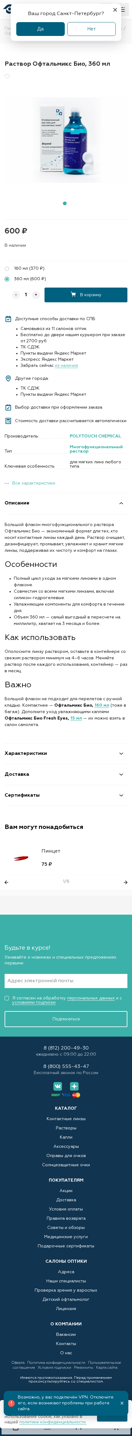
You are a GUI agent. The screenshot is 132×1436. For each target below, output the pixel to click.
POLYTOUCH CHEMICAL (95, 436)
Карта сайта (107, 1368)
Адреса (66, 1272)
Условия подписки (55, 1368)
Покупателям (66, 1180)
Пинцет (50, 851)
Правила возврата (66, 1218)
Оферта (18, 1363)
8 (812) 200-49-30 (66, 1048)
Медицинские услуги (66, 1237)
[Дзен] (74, 1086)
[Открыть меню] (122, 9)
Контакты (66, 1344)
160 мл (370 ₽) (29, 268)
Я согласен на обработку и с (67, 1000)
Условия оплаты (66, 1209)
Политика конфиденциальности (56, 1363)
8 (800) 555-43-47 (66, 1067)
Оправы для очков (66, 1156)
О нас (66, 1353)
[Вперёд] (125, 882)
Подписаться (66, 1019)
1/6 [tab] (66, 881)
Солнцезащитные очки (66, 1165)
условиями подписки (34, 1002)
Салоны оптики (66, 1261)
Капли (66, 1137)
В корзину (90, 295)
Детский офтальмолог (66, 1299)
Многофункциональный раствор (96, 449)
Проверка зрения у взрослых (66, 1290)
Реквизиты (84, 1368)
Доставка (66, 1200)
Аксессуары (66, 1146)
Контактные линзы (66, 1119)
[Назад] (6, 882)
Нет (91, 29)
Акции (66, 1191)
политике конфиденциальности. (53, 1422)
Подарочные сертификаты (66, 1246)
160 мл (102, 705)
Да (40, 29)
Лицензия (66, 1309)
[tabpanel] (66, 140)
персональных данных (91, 998)
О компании (66, 1324)
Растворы (66, 1128)
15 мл (76, 718)
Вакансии (66, 1334)
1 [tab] (65, 203)
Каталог (66, 1108)
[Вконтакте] (57, 1086)
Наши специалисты (66, 1281)
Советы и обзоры (66, 1228)
